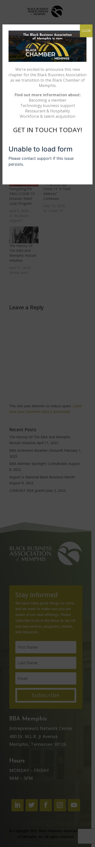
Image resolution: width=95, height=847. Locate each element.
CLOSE (86, 31)
